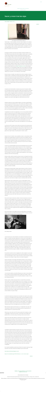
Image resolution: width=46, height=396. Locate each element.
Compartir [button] (37, 24)
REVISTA (22, 8)
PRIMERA (18, 8)
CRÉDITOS (20, 371)
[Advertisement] (19, 362)
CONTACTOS (24, 371)
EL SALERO (26, 8)
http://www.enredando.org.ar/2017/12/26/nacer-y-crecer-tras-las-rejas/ (17, 353)
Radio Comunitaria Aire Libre (21, 66)
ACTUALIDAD (20, 8)
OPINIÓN (23, 8)
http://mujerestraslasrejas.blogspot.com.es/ (12, 351)
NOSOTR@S (28, 8)
